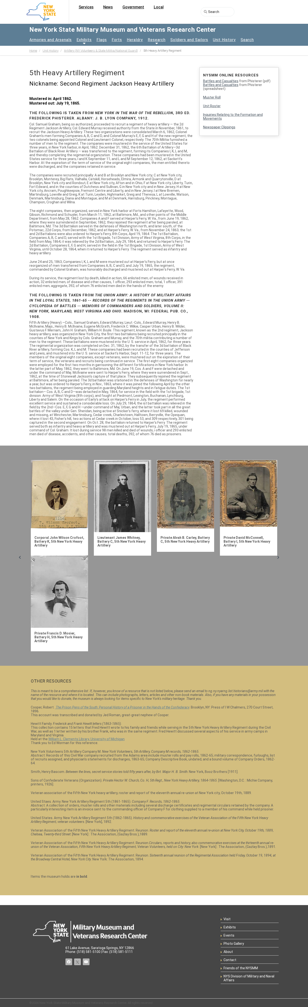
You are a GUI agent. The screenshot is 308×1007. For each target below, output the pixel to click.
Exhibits (84, 39)
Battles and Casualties (220, 81)
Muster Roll (212, 97)
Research (157, 39)
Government (133, 7)
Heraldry (135, 39)
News (108, 7)
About (228, 952)
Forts (117, 39)
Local (159, 7)
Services (86, 7)
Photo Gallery (234, 943)
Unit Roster (212, 106)
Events (229, 935)
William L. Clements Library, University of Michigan (86, 739)
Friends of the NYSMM (241, 968)
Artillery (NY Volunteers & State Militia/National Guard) (101, 50)
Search (247, 39)
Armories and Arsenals (50, 39)
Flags (101, 39)
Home (33, 50)
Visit (227, 919)
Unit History (224, 39)
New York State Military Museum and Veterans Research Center (122, 29)
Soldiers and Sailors (189, 39)
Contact (230, 960)
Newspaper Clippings (219, 127)
